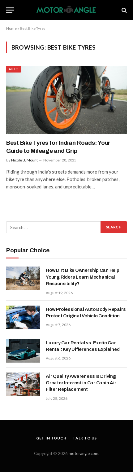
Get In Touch (51, 438)
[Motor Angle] (66, 10)
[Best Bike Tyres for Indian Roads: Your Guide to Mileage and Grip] (66, 100)
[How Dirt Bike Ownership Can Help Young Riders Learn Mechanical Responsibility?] (23, 278)
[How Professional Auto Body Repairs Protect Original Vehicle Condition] (23, 317)
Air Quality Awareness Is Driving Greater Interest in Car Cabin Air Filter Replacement (81, 383)
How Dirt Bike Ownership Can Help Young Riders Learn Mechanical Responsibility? (82, 277)
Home (11, 28)
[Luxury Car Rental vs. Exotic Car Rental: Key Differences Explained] (23, 351)
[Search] (123, 10)
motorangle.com (83, 453)
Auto (13, 69)
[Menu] (10, 10)
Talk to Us (85, 438)
